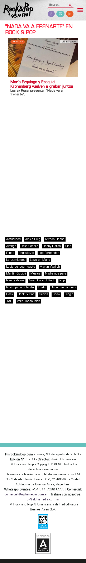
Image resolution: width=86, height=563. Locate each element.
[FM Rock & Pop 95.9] (16, 10)
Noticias (18, 42)
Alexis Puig (32, 239)
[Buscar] (70, 4)
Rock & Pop (26, 294)
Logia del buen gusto (20, 266)
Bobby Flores (52, 246)
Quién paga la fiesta (20, 287)
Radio (42, 287)
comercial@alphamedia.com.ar (26, 494)
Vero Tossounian (28, 301)
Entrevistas (26, 253)
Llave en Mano (40, 260)
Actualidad (13, 239)
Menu (80, 11)
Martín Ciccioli (16, 273)
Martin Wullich (50, 266)
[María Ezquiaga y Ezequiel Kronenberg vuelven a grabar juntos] (43, 57)
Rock (9, 294)
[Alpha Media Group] (43, 543)
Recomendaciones (63, 287)
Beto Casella (29, 246)
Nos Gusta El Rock (42, 280)
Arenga (11, 246)
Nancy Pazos (15, 280)
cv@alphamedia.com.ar (43, 499)
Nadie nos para (55, 273)
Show (56, 294)
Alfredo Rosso (54, 239)
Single (69, 294)
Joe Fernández (49, 253)
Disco (10, 253)
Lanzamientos (15, 260)
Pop (62, 280)
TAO (9, 301)
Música (35, 273)
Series (43, 294)
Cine (68, 246)
